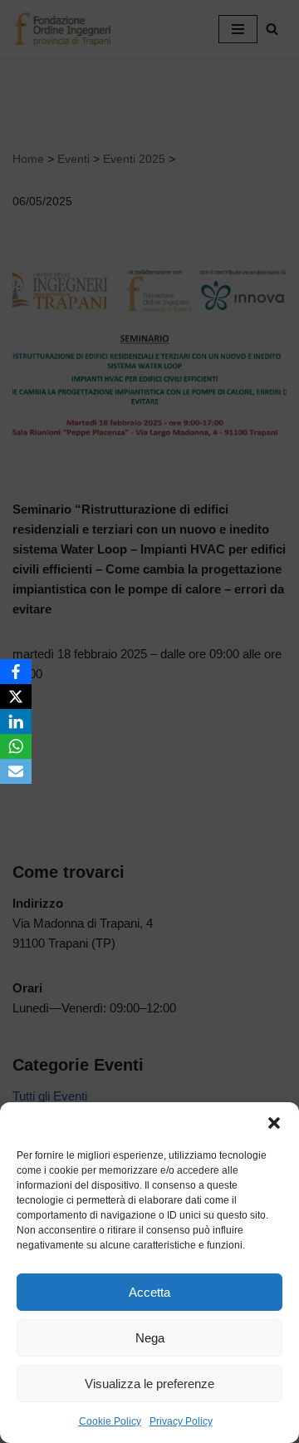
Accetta (149, 1292)
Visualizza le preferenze (149, 1384)
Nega (149, 1338)
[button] (274, 1123)
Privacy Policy (181, 1421)
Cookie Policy (110, 1421)
